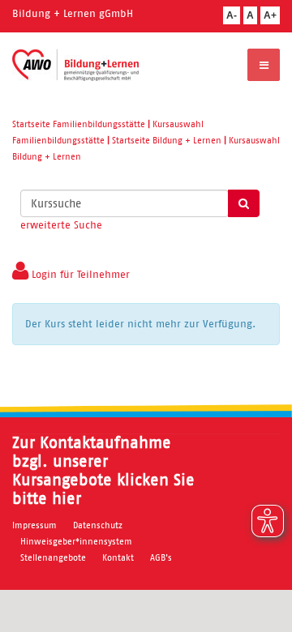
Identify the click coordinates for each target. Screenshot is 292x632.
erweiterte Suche (61, 225)
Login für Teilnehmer (79, 274)
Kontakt (118, 557)
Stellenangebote (53, 557)
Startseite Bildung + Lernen (166, 140)
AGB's (161, 557)
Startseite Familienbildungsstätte (78, 124)
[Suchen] (244, 203)
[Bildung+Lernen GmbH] (76, 65)
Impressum (34, 525)
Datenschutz (97, 525)
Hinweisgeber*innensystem (76, 541)
